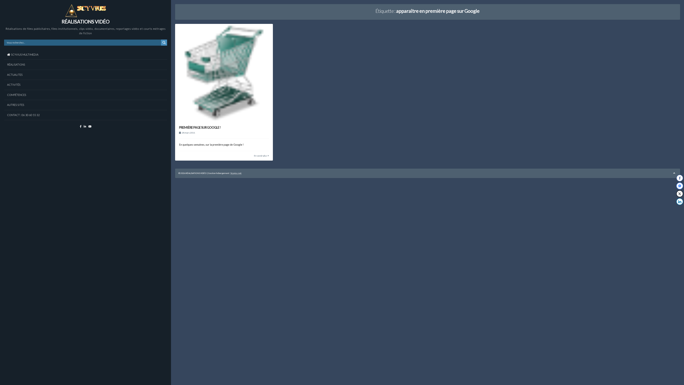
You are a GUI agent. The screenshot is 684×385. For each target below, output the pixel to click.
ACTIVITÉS (13, 84)
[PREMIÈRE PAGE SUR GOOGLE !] (224, 73)
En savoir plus (260, 155)
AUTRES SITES (15, 104)
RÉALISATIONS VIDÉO (85, 22)
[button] (680, 209)
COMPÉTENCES (16, 94)
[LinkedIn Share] (679, 201)
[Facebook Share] (679, 178)
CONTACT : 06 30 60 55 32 (23, 115)
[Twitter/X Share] (679, 193)
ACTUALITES (15, 74)
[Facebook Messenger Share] (679, 186)
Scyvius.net (235, 173)
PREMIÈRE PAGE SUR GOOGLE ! (200, 127)
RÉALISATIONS (16, 64)
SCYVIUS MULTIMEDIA (24, 54)
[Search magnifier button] (164, 43)
